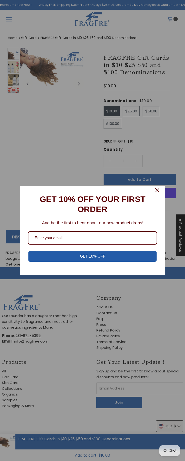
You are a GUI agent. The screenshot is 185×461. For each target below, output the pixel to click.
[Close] (157, 190)
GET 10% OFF (92, 256)
